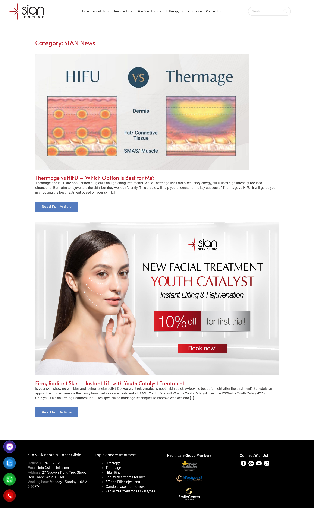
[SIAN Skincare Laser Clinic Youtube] (259, 463)
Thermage (113, 468)
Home (85, 11)
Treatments (121, 11)
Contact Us (213, 11)
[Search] (285, 11)
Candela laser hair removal (126, 486)
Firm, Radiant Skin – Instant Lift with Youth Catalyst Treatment (109, 383)
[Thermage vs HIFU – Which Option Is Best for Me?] (157, 112)
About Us (99, 11)
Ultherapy (172, 11)
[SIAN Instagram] (266, 463)
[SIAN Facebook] (243, 463)
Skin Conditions (147, 11)
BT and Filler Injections (123, 482)
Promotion (195, 11)
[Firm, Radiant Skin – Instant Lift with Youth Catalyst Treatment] (157, 298)
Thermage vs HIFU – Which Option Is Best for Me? (95, 177)
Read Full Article (57, 207)
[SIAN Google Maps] (251, 463)
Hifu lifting (113, 472)
